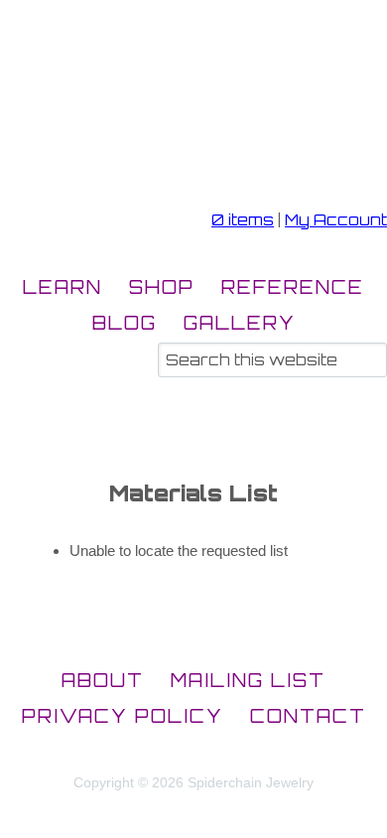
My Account (336, 219)
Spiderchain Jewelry (113, 129)
